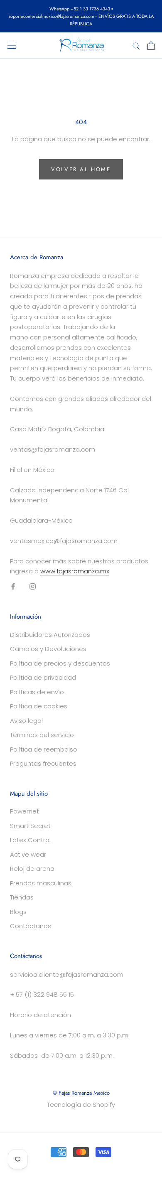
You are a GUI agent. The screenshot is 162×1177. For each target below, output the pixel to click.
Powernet (24, 811)
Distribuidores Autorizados (50, 634)
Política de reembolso (43, 749)
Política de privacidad (43, 677)
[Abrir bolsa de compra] (151, 46)
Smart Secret (30, 825)
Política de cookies (38, 706)
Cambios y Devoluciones (48, 648)
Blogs (18, 911)
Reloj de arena (32, 868)
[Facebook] (13, 586)
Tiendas (22, 897)
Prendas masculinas (40, 883)
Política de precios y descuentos (60, 663)
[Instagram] (32, 586)
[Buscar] (136, 45)
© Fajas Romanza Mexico (81, 1093)
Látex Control (30, 839)
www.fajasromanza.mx (74, 571)
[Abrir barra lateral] (11, 45)
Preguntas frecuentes (43, 763)
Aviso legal (26, 720)
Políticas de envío (37, 692)
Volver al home (80, 169)
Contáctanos (30, 925)
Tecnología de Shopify (81, 1104)
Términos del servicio (42, 734)
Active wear (28, 854)
